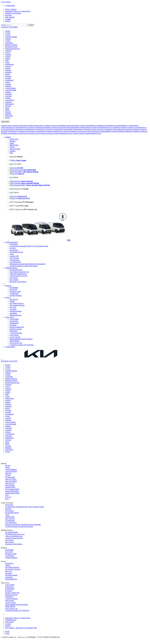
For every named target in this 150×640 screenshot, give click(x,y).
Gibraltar (8, 51)
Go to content (5, 2)
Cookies (8, 624)
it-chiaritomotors (30, 129)
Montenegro (9, 104)
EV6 (7, 495)
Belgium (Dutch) (11, 45)
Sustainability (14, 323)
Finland (8, 92)
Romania (8, 72)
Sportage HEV (10, 487)
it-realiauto (136, 131)
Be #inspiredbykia (16, 270)
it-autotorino (46, 127)
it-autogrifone (90, 125)
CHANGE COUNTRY (9, 27)
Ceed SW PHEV (11, 471)
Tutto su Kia (9, 317)
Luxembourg (9, 100)
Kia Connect (14, 280)
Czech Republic (10, 90)
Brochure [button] (8, 15)
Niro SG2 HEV (10, 479)
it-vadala (46, 125)
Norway (8, 66)
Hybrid (12, 147)
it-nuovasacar (82, 131)
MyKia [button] (7, 21)
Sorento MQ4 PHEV (12, 493)
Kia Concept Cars (16, 343)
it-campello (115, 127)
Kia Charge (14, 278)
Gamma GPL (14, 256)
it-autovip (54, 127)
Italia (7, 60)
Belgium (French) (11, 47)
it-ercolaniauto (67, 129)
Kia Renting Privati (16, 252)
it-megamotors (40, 131)
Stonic (7, 467)
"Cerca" (3, 25)
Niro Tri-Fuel (14, 258)
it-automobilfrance (121, 125)
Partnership (13, 331)
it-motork (65, 131)
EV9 (7, 499)
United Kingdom (11, 37)
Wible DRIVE (15, 341)
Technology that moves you (19, 272)
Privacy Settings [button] (10, 9)
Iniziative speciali (16, 329)
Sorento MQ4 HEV (12, 491)
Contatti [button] (8, 19)
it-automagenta (109, 125)
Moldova (8, 114)
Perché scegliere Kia (17, 327)
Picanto (7, 465)
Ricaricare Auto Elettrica (18, 282)
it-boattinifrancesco (104, 127)
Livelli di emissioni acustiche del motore (23, 266)
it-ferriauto (87, 129)
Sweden (8, 78)
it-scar (26, 133)
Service (7, 297)
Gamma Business (16, 295)
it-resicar (143, 131)
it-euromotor (57, 129)
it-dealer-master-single (35, 125)
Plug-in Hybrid (15, 149)
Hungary (8, 54)
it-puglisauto (127, 131)
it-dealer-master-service (93, 133)
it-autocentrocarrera (73, 125)
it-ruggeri (20, 133)
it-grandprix (108, 129)
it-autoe (82, 125)
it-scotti (31, 133)
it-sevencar (43, 133)
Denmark (8, 94)
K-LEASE (13, 289)
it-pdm (113, 131)
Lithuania (8, 102)
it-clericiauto (40, 129)
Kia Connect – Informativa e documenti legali (21, 628)
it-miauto (48, 131)
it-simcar (50, 133)
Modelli (8, 137)
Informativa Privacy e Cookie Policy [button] (18, 11)
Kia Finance (14, 250)
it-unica (69, 133)
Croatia (7, 33)
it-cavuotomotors (139, 127)
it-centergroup (19, 129)
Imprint (7, 626)
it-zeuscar (81, 133)
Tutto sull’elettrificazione (18, 274)
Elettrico (12, 151)
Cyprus (7, 35)
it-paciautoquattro (93, 131)
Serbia (7, 74)
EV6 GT (8, 497)
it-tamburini (62, 133)
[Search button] (2, 359)
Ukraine (8, 84)
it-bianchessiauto (85, 127)
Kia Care (13, 307)
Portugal (8, 70)
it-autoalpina (61, 125)
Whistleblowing (10, 620)
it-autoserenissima (20, 127)
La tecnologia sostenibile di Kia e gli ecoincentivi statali (29, 246)
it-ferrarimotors (78, 129)
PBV (11, 153)
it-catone (130, 127)
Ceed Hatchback (11, 469)
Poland (7, 68)
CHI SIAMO (14, 319)
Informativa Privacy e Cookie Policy (18, 618)
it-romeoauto (12, 133)
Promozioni (14, 244)
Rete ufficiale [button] (9, 17)
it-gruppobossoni (119, 129)
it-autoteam (38, 127)
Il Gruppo (13, 325)
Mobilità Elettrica (11, 268)
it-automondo (133, 125)
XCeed (7, 475)
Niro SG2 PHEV (11, 481)
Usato (12, 254)
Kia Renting (14, 287)
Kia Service (14, 299)
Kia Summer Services (17, 305)
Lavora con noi (15, 337)
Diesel (12, 143)
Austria (7, 41)
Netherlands (9, 64)
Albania (8, 39)
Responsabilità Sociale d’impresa (21, 339)
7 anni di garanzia (16, 333)
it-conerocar (49, 129)
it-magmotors (12, 131)
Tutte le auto (14, 139)
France (7, 118)
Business (8, 286)
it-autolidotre (99, 125)
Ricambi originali (16, 311)
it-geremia (100, 129)
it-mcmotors (21, 131)
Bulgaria (8, 86)
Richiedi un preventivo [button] (13, 13)
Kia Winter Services (16, 303)
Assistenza (13, 313)
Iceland (7, 56)
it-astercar (53, 125)
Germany (8, 96)
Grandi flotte (14, 293)
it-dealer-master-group (20, 125)
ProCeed (8, 473)
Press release (14, 335)
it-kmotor (135, 129)
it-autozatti (62, 127)
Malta (7, 110)
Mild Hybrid (14, 145)
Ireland (7, 58)
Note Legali (9, 622)
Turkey (7, 82)
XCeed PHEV (10, 477)
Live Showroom (15, 262)
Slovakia (8, 76)
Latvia (7, 62)
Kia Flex (13, 248)
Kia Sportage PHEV (12, 489)
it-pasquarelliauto (105, 131)
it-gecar (94, 129)
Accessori (13, 309)
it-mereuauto (30, 131)
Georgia (8, 112)
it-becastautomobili (72, 127)
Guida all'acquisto (11, 242)
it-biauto (94, 127)
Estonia (7, 98)
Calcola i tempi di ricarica (18, 276)
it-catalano (123, 127)
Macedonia (9, 116)
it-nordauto (73, 131)
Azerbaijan (9, 43)
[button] (75, 25)
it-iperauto (128, 129)
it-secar (36, 133)
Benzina (12, 141)
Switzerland (9, 80)
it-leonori (142, 129)
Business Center (15, 291)
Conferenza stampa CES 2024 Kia (22, 345)
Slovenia (8, 106)
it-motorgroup (57, 131)
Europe (7, 31)
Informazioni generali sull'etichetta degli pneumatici (27, 264)
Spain (7, 108)
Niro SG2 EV (10, 483)
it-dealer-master (6, 125)
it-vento (75, 133)
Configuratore (10, 5)
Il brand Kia (14, 321)
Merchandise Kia (16, 315)
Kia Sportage (9, 485)
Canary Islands (10, 88)
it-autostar (30, 127)
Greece (7, 53)
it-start (56, 133)
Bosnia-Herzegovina (12, 49)
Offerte (12, 301)
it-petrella (119, 131)
